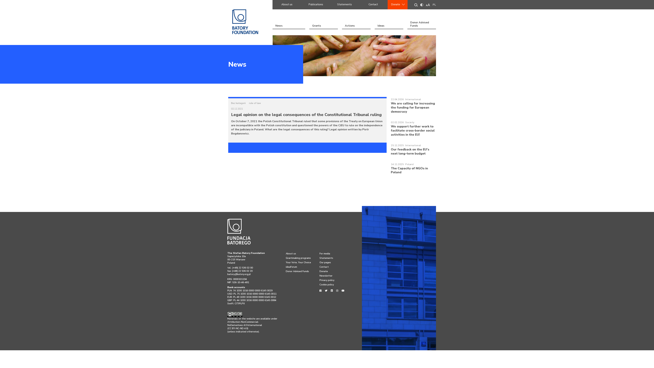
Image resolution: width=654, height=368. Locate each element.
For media (325, 253)
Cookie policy (327, 284)
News (279, 26)
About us (286, 4)
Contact (373, 4)
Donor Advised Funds (419, 24)
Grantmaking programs (298, 258)
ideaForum (291, 267)
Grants (316, 26)
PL (434, 5)
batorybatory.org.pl (239, 274)
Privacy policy (327, 280)
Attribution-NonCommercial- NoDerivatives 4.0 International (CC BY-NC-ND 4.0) (244, 325)
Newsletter (326, 275)
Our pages (325, 262)
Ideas (381, 26)
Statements (344, 4)
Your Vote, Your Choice (298, 262)
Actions (350, 26)
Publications (315, 4)
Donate (395, 4)
